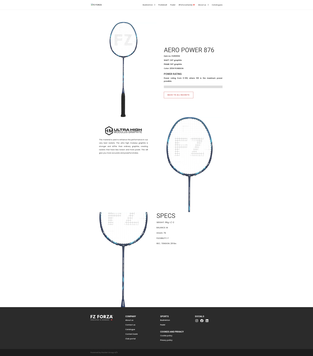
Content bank (131, 334)
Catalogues (217, 5)
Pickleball (162, 5)
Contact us (130, 325)
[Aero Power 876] (123, 116)
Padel (172, 5)
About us (202, 5)
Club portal (130, 338)
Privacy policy (166, 340)
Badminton (148, 5)
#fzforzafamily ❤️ (187, 5)
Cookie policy (166, 335)
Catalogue (130, 329)
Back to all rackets (179, 95)
